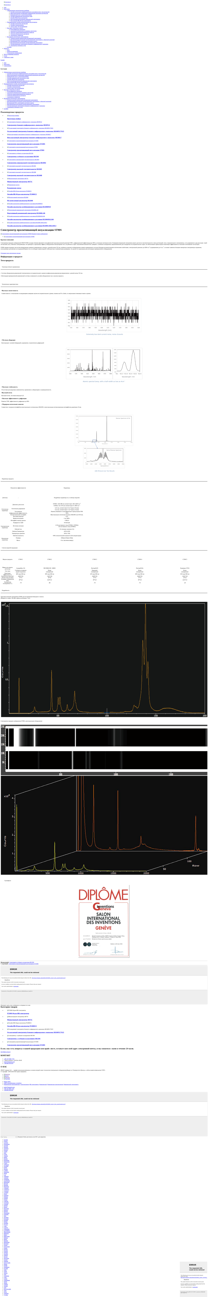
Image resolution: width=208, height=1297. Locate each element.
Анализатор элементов (16, 35)
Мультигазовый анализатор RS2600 (20, 200)
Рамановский (43, 1084)
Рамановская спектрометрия (12, 1084)
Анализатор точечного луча (18, 45)
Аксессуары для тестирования (18, 26)
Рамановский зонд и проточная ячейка (21, 15)
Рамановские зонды (14, 188)
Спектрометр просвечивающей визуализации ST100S (26, 144)
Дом (5, 7)
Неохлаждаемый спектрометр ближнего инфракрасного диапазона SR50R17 (34, 137)
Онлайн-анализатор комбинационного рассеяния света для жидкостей (29, 12)
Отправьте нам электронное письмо (11, 253)
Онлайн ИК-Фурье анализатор (18, 17)
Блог (8, 50)
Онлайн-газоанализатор (17, 25)
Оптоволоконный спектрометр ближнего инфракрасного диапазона (29, 44)
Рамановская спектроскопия (55, 1084)
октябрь (9, 47)
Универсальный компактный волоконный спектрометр (25, 38)
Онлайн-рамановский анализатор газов (21, 16)
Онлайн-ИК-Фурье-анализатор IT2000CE (22, 194)
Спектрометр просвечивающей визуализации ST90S (25, 150)
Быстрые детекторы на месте (15, 28)
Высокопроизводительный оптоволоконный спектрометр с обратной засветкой (32, 39)
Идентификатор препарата (17, 29)
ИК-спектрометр (34, 1084)
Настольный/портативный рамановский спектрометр (25, 19)
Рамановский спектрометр (71, 1084)
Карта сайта (7, 1081)
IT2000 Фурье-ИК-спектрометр (18, 1013)
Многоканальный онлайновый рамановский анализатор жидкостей (29, 13)
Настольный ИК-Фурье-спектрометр (20, 20)
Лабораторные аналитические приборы (18, 10)
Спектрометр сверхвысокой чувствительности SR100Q (26, 163)
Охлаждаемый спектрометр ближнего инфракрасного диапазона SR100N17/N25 (35, 131)
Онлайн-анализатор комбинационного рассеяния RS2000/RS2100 (30, 219)
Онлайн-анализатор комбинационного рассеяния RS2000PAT (29, 207)
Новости (6, 48)
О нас (5, 55)
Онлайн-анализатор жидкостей (19, 23)
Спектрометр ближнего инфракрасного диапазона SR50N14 (28, 125)
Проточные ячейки (14, 119)
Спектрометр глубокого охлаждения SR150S (23, 156)
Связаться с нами (8, 57)
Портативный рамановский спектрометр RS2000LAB (26, 213)
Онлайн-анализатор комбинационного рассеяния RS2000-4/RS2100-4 (31, 226)
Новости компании (12, 51)
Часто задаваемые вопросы (11, 54)
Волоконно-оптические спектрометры (17, 36)
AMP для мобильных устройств (12, 1083)
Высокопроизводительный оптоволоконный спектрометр (26, 42)
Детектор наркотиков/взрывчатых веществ (22, 32)
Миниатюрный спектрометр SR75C (19, 181)
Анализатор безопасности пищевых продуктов (23, 31)
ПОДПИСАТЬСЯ (5, 1052)
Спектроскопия (24, 1084)
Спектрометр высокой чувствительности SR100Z (24, 169)
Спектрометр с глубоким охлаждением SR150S (23, 1038)
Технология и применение (14, 53)
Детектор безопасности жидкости (19, 34)
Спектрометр (7, 65)
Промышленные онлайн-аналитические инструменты (22, 22)
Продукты (7, 9)
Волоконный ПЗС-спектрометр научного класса (23, 41)
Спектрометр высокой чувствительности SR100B (24, 175)
